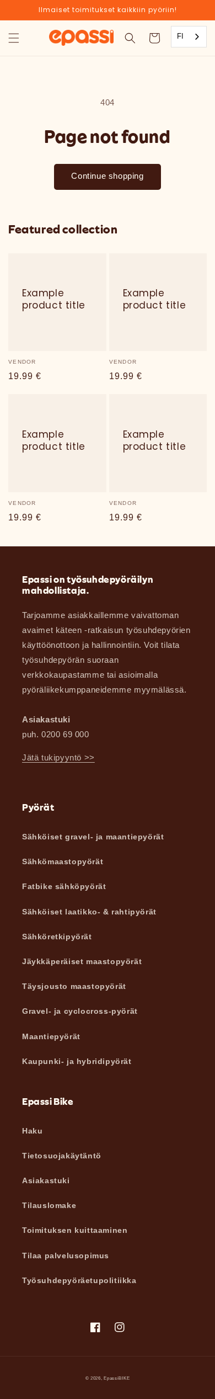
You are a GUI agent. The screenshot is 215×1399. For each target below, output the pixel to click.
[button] (14, 38)
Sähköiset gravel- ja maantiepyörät (93, 836)
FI (180, 36)
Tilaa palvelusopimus (65, 1255)
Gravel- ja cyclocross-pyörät (80, 1011)
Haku (32, 1130)
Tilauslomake (49, 1205)
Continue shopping (107, 175)
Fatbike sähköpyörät (64, 886)
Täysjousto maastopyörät (74, 986)
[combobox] (189, 36)
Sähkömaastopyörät (62, 861)
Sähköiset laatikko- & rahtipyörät (89, 911)
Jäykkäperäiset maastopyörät (82, 961)
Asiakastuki (46, 1180)
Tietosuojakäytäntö (61, 1155)
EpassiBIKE (117, 1378)
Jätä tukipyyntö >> (58, 757)
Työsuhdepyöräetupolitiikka (79, 1280)
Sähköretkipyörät (57, 936)
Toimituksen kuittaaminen (74, 1230)
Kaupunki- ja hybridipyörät (77, 1061)
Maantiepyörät (51, 1036)
